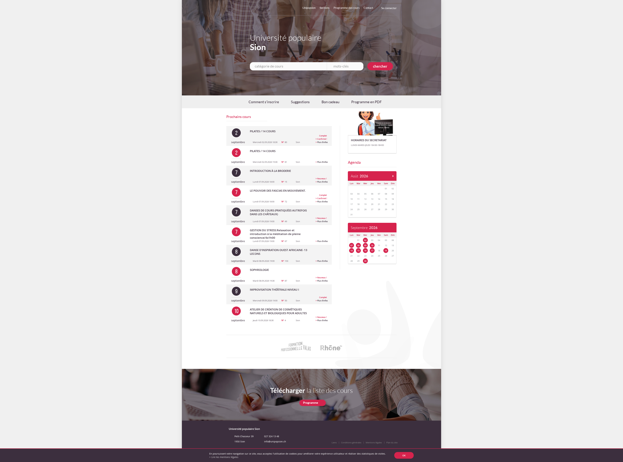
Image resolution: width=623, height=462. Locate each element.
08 (358, 245)
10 (372, 245)
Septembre (364, 228)
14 (351, 250)
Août (359, 176)
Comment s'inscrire (264, 102)
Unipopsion (309, 7)
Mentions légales (374, 443)
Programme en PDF (366, 102)
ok (404, 455)
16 (365, 250)
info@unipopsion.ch (275, 441)
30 (365, 261)
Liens (334, 443)
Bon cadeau (330, 102)
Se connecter (389, 8)
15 (358, 250)
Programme (310, 402)
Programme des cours (347, 7)
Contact (368, 7)
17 (372, 250)
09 (365, 245)
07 (351, 245)
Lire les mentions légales (224, 457)
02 (365, 240)
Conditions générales (351, 443)
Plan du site (391, 443)
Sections (325, 7)
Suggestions (300, 102)
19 (386, 250)
